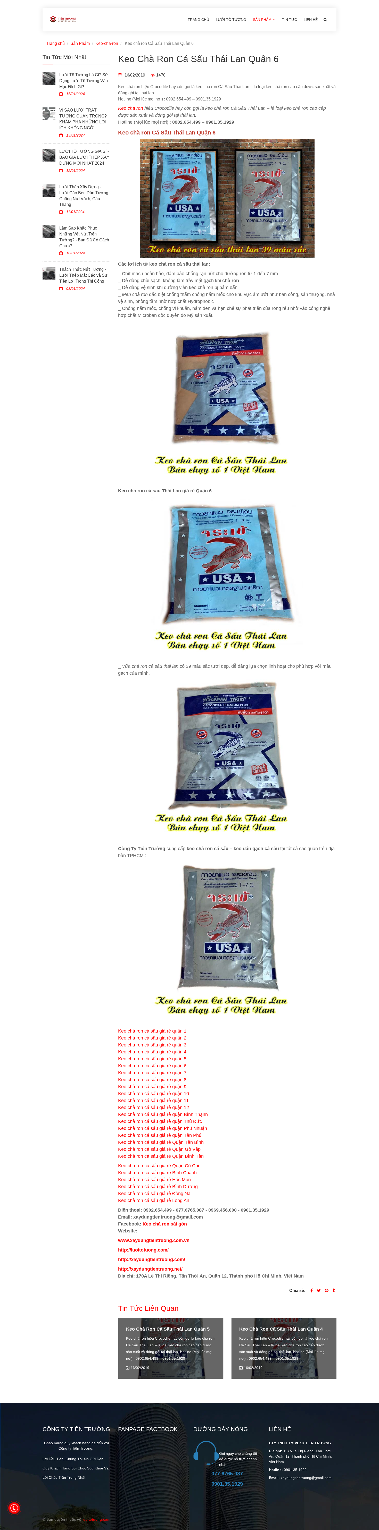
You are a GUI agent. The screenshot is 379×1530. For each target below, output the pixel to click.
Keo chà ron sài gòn (165, 1224)
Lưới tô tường (231, 20)
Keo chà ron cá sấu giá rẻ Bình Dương (158, 1186)
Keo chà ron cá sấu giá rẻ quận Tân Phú (159, 1135)
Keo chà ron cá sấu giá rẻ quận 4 (152, 1051)
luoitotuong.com (97, 1519)
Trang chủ (198, 20)
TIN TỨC (289, 20)
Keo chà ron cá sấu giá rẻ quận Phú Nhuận (162, 1128)
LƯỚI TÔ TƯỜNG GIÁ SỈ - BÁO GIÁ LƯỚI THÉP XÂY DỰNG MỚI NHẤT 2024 (84, 157)
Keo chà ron (130, 108)
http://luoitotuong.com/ (143, 1250)
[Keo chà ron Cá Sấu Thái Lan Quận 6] (326, 1290)
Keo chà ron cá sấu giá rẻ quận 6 (152, 1065)
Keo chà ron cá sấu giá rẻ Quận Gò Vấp (159, 1149)
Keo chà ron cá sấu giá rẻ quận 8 (152, 1079)
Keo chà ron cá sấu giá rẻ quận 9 (152, 1086)
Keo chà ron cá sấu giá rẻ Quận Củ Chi (158, 1165)
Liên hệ (311, 20)
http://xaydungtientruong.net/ (150, 1269)
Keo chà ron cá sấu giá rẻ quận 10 (153, 1093)
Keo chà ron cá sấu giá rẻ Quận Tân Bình (161, 1142)
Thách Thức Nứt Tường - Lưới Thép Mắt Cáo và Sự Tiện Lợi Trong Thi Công (83, 275)
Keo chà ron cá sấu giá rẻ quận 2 (152, 1038)
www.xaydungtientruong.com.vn (154, 1240)
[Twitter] (319, 1290)
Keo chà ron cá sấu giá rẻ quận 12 (153, 1107)
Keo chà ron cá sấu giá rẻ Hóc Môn (154, 1179)
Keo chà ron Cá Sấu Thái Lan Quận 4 (281, 1329)
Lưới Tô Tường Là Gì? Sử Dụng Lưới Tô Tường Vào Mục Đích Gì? (83, 81)
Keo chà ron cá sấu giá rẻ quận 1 (152, 1031)
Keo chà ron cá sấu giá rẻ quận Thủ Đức (160, 1121)
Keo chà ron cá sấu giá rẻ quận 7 (152, 1072)
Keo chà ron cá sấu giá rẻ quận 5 (152, 1058)
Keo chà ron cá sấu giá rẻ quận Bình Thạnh (163, 1114)
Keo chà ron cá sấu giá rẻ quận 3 (152, 1044)
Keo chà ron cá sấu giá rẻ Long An (153, 1200)
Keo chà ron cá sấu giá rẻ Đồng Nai (155, 1193)
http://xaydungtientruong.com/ (151, 1259)
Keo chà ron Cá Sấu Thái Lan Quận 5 (168, 1329)
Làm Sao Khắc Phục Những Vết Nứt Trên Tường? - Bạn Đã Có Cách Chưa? (84, 237)
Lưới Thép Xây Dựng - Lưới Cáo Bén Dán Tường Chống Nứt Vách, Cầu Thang (83, 196)
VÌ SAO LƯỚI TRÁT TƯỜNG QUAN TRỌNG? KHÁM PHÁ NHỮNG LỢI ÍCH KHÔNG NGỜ (83, 119)
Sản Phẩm (263, 20)
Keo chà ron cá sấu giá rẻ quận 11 (153, 1100)
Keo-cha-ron (106, 43)
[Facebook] (311, 1290)
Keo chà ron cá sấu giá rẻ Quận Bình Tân (161, 1156)
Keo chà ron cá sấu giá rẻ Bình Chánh (157, 1172)
